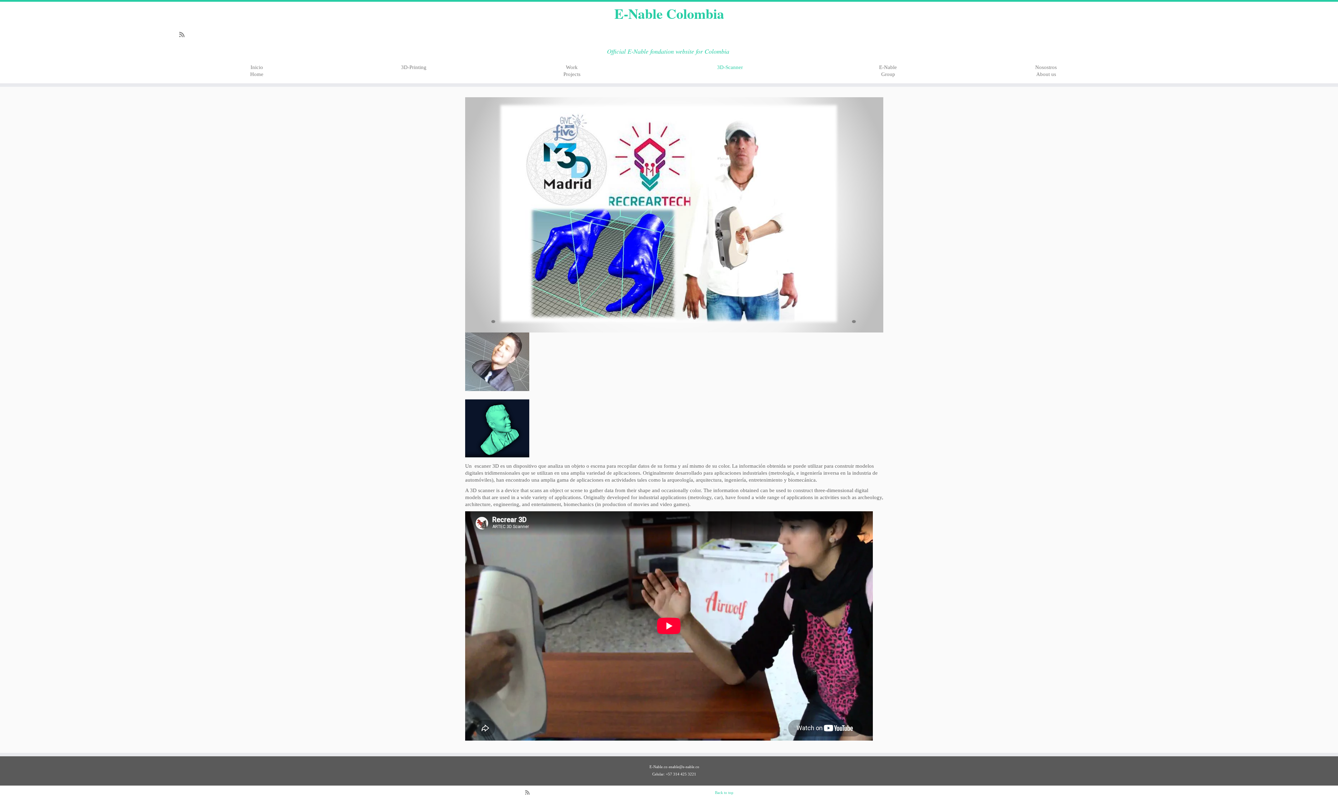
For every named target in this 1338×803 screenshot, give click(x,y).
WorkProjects (571, 70)
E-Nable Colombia (669, 13)
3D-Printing (413, 67)
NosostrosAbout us (1046, 70)
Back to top (724, 792)
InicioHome (256, 70)
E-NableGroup (888, 70)
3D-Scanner (730, 67)
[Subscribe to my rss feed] (184, 35)
